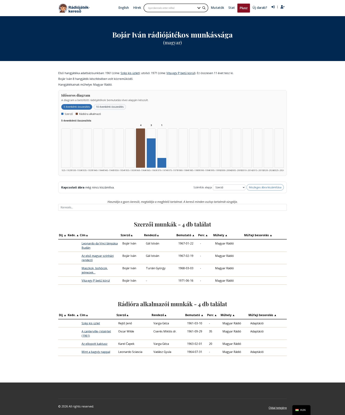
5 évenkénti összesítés (77, 106)
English (123, 7)
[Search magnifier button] (203, 7)
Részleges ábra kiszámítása (265, 187)
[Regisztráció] (282, 7)
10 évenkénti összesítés (110, 106)
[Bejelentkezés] (273, 7)
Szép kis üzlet (130, 73)
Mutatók (217, 7)
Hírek (137, 7)
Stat (231, 7)
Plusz (244, 8)
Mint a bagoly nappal (96, 352)
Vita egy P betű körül (180, 73)
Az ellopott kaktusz (94, 344)
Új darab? (259, 7)
